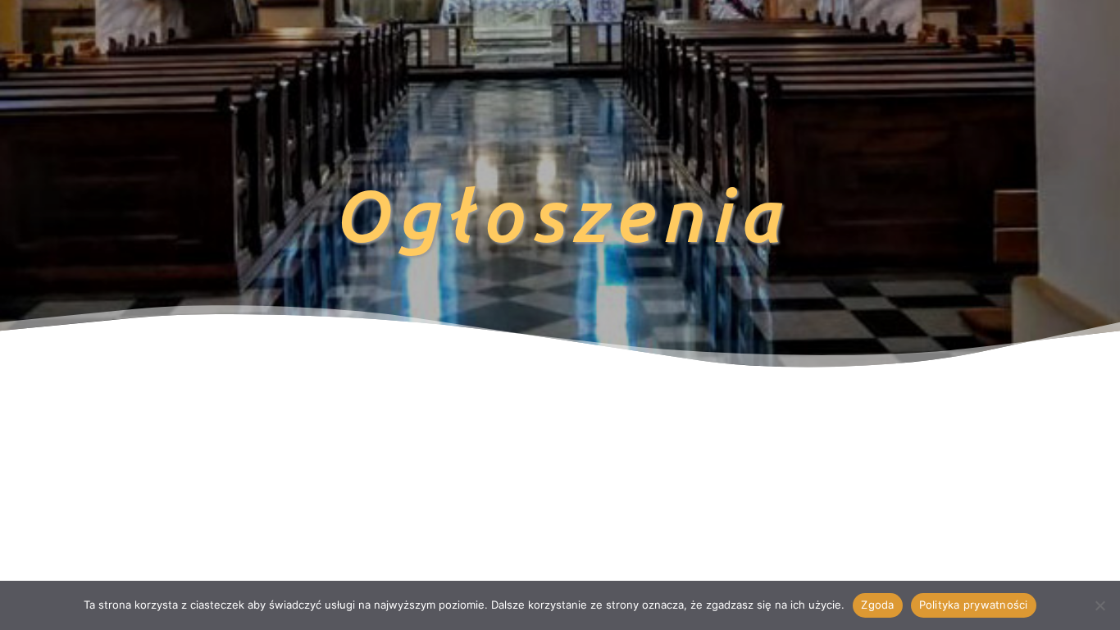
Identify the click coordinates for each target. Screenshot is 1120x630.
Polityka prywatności (973, 604)
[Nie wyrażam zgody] (1099, 605)
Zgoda (877, 604)
